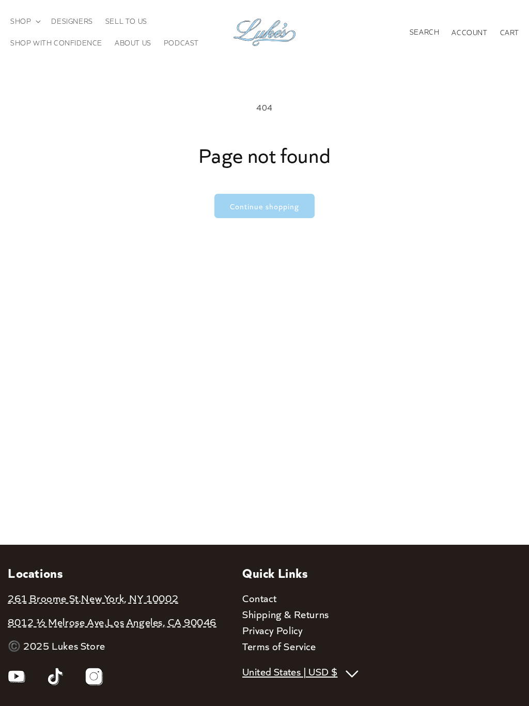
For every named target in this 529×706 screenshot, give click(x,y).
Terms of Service (279, 646)
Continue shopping (264, 206)
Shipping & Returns (285, 614)
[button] (24, 21)
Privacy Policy (272, 630)
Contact (259, 598)
